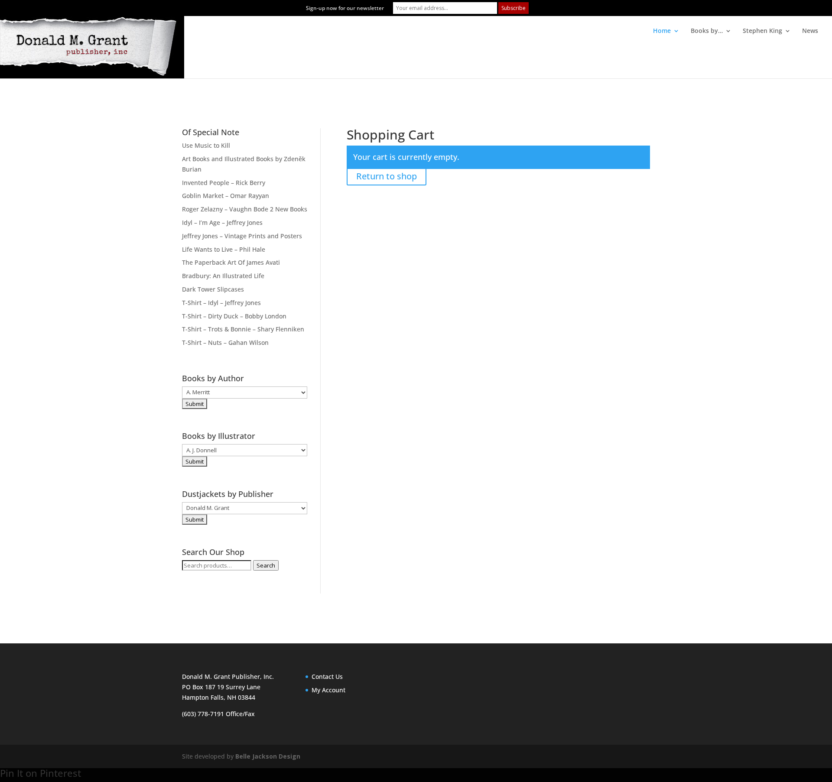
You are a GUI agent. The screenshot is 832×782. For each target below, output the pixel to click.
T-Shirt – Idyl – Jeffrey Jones (221, 303)
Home (662, 31)
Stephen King (762, 31)
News (810, 31)
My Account (328, 690)
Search (266, 565)
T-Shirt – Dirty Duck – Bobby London (234, 316)
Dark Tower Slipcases (213, 289)
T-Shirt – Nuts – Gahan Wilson (225, 342)
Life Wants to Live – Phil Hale (223, 249)
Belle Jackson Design (267, 756)
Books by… (707, 31)
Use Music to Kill (206, 145)
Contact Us (327, 676)
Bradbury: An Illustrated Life (223, 276)
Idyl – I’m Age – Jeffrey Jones (222, 222)
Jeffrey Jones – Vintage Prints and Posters (242, 236)
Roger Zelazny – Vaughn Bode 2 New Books (244, 209)
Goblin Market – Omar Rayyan (225, 195)
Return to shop (386, 176)
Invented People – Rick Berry (223, 182)
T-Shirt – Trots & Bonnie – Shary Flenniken (243, 329)
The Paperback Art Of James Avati (231, 262)
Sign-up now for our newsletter (345, 8)
